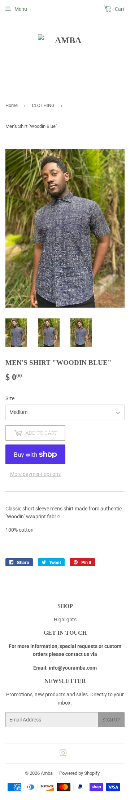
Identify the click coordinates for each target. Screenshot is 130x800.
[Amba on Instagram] (63, 754)
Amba (47, 773)
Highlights (65, 619)
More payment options (35, 474)
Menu (20, 9)
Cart (119, 9)
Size (9, 398)
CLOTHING (43, 105)
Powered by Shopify (79, 773)
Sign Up (111, 720)
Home (11, 105)
